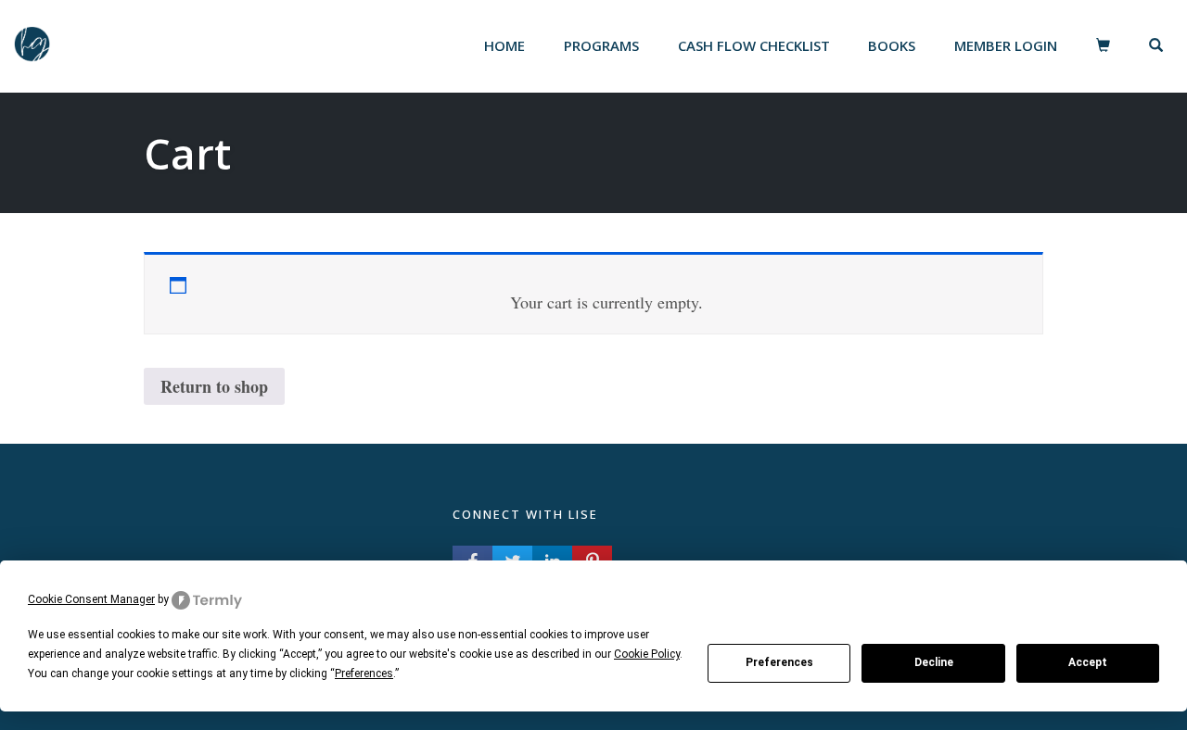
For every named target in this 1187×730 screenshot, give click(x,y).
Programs (601, 45)
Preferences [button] (364, 673)
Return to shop (214, 386)
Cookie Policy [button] (647, 654)
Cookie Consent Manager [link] (91, 599)
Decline (933, 662)
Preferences (779, 662)
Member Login (1005, 45)
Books (891, 45)
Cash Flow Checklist (754, 45)
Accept (1087, 662)
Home (504, 45)
